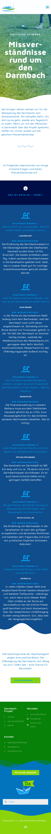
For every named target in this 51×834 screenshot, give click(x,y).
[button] (47, 7)
